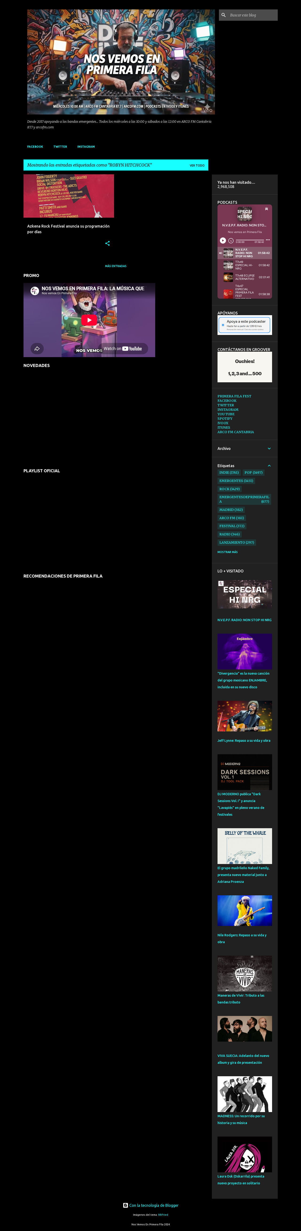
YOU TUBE (226, 414)
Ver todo (197, 165)
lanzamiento (232, 542)
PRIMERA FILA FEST (234, 396)
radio (224, 534)
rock (224, 489)
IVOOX (223, 423)
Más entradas (116, 266)
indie (224, 472)
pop (248, 472)
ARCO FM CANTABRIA (236, 432)
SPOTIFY (225, 418)
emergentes (231, 481)
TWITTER (60, 146)
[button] (107, 243)
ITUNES (224, 427)
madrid (226, 510)
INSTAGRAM (86, 146)
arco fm (227, 518)
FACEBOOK (35, 146)
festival (227, 526)
